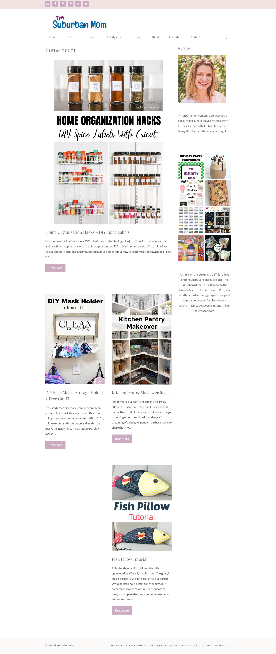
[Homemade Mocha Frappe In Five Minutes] (218, 166)
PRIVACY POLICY (195, 645)
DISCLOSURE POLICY (219, 645)
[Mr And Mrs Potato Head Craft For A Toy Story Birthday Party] (191, 248)
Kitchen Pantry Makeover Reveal (142, 392)
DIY (69, 37)
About (155, 37)
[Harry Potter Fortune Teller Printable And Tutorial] (218, 248)
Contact (195, 37)
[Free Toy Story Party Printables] (191, 166)
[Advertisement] (172, 21)
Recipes (92, 37)
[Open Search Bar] (225, 37)
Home (53, 37)
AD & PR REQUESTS (155, 645)
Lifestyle (112, 37)
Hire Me (174, 37)
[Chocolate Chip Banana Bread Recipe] (218, 194)
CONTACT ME (176, 645)
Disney (136, 37)
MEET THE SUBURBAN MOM (126, 645)
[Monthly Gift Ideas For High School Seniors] (191, 194)
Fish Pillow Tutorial (129, 559)
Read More (55, 267)
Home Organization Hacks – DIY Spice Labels (87, 232)
